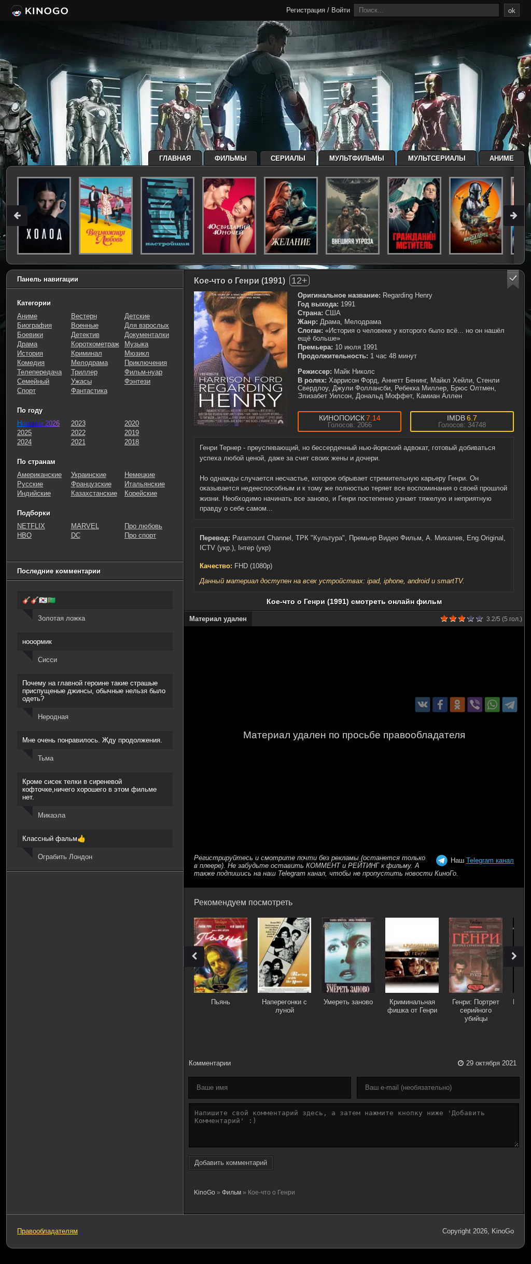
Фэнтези (137, 381)
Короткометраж (95, 344)
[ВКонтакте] (422, 704)
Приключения (145, 363)
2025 (24, 433)
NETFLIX (31, 526)
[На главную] (38, 11)
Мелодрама (89, 363)
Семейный (33, 381)
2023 (78, 423)
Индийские (34, 493)
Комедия (31, 363)
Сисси (47, 660)
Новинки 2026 (38, 423)
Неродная (53, 717)
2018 (131, 442)
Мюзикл (136, 353)
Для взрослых (146, 325)
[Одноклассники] (457, 704)
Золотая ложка (61, 618)
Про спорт (140, 535)
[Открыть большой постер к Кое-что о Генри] (240, 358)
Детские (137, 316)
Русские (30, 484)
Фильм (231, 1192)
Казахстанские (94, 493)
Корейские (140, 493)
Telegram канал (490, 860)
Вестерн (84, 316)
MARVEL (85, 526)
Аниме (502, 158)
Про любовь (143, 526)
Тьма (45, 758)
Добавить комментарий (230, 1163)
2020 (131, 423)
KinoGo (204, 1192)
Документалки (146, 335)
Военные (85, 325)
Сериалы (288, 158)
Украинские (88, 475)
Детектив (85, 335)
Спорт (26, 391)
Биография (34, 325)
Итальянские (144, 484)
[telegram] (510, 704)
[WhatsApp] (492, 704)
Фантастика (89, 391)
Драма (27, 344)
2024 (24, 442)
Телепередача (39, 372)
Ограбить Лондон (65, 857)
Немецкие (139, 475)
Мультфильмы (356, 158)
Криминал (86, 353)
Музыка (136, 344)
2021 (78, 442)
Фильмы (231, 158)
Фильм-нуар (143, 372)
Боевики (30, 335)
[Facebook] (440, 704)
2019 (131, 433)
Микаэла (51, 815)
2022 (78, 433)
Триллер (84, 372)
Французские (91, 484)
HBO (24, 535)
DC (75, 535)
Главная (175, 158)
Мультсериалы (437, 158)
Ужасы (81, 381)
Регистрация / (307, 10)
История (30, 353)
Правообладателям (47, 1231)
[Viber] (474, 704)
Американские (39, 475)
